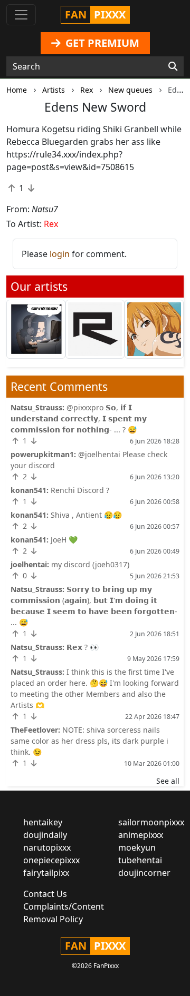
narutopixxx (47, 847)
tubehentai (140, 860)
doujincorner (144, 873)
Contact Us (45, 894)
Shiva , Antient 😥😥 (86, 515)
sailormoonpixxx (151, 822)
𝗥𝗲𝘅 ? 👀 (82, 647)
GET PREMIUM (101, 43)
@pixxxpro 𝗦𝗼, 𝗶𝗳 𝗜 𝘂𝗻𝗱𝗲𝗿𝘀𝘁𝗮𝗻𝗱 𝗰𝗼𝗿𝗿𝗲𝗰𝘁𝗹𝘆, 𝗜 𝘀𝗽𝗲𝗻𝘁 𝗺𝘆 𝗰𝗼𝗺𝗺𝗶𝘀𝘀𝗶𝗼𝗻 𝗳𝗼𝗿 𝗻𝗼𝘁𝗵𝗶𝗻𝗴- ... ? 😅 (79, 418)
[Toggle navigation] (21, 14)
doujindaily (45, 835)
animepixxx (140, 835)
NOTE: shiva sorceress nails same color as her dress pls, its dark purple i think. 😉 (89, 741)
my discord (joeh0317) (90, 564)
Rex (51, 224)
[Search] (173, 66)
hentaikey (42, 822)
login (60, 254)
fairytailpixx (46, 873)
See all (167, 781)
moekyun (137, 847)
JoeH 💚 (64, 540)
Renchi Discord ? (80, 490)
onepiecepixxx (51, 860)
